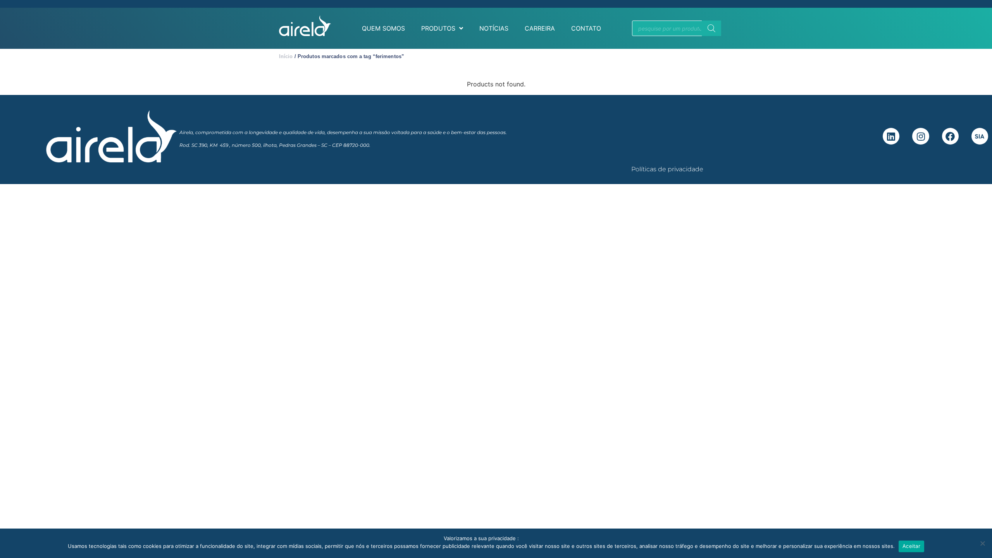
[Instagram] (920, 136)
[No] (982, 543)
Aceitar (911, 546)
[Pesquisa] (711, 28)
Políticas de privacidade (667, 169)
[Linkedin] (891, 136)
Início (286, 56)
